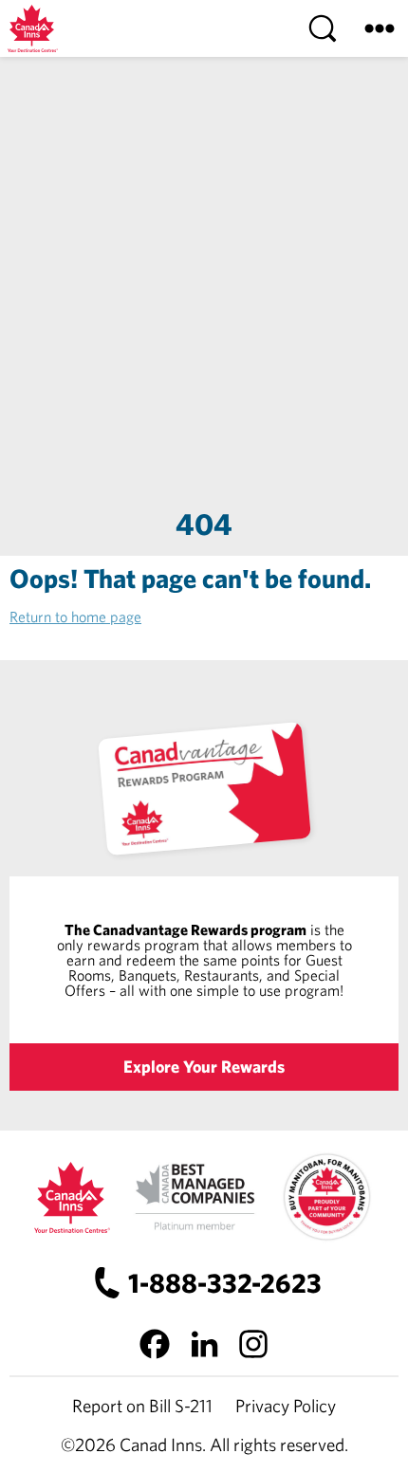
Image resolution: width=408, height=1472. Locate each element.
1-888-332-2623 (224, 1282)
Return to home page (75, 616)
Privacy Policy (285, 1405)
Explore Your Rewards (204, 1066)
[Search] (322, 28)
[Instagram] (253, 1344)
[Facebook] (154, 1344)
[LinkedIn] (204, 1344)
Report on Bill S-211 (142, 1405)
